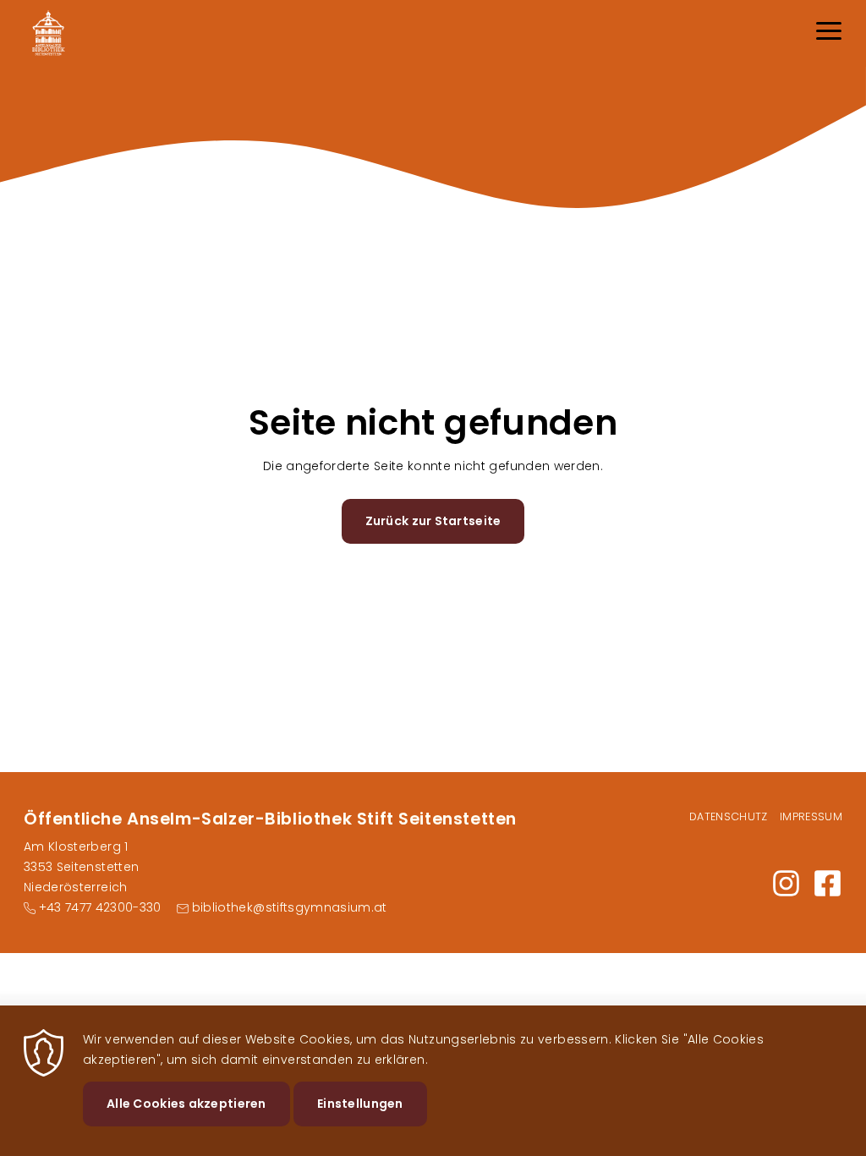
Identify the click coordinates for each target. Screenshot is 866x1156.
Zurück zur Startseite (433, 520)
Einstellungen (360, 1103)
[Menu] (828, 33)
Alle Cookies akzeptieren (186, 1103)
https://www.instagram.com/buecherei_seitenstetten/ (786, 883)
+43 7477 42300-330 (100, 907)
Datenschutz (728, 816)
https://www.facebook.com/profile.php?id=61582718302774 (827, 883)
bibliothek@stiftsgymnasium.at (289, 907)
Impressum (811, 816)
